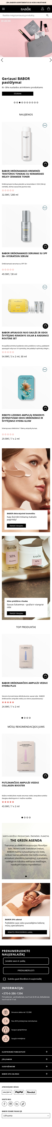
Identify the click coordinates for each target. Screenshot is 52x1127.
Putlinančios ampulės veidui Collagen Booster (20, 784)
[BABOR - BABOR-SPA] (26, 9)
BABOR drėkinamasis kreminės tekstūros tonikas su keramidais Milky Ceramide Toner (23, 174)
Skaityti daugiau (16, 525)
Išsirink (17, 93)
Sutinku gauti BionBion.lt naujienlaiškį (25, 979)
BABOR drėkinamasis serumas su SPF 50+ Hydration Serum (24, 255)
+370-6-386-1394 (12, 993)
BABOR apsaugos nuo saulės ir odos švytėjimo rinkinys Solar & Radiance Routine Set (25, 335)
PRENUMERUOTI (26, 971)
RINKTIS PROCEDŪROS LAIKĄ (20, 932)
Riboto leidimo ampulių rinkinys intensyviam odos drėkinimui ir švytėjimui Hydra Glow (23, 418)
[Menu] (3, 9)
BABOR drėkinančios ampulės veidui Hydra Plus (25, 684)
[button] (14, 102)
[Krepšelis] (48, 9)
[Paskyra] (43, 9)
